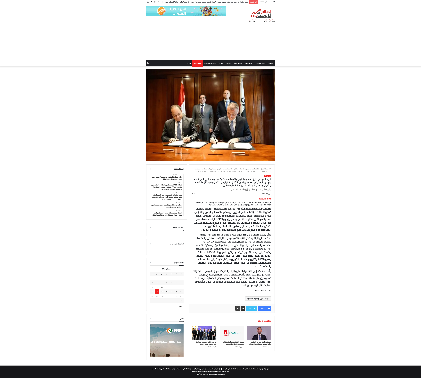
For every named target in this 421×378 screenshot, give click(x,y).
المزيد (189, 63)
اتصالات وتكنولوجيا (210, 63)
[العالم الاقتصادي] (261, 15)
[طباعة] (237, 308)
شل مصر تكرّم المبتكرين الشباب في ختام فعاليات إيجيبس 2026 (205, 343)
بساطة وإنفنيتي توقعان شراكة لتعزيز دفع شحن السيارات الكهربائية (232, 343)
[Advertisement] (210, 43)
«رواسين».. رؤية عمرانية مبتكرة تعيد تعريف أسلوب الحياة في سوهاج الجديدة (223, 2)
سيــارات (228, 63)
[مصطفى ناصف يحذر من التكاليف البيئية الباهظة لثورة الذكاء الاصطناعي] (259, 333)
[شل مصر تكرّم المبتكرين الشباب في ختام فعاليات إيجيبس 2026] (204, 333)
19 (171, 291)
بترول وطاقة (197, 63)
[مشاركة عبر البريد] (243, 308)
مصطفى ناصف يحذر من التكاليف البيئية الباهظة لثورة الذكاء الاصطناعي (259, 343)
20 (166, 291)
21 (162, 291)
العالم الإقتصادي (264, 199)
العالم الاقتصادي (260, 63)
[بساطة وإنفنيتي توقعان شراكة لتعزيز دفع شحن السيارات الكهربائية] (232, 333)
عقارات (221, 63)
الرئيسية (270, 63)
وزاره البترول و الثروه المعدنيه (257, 298)
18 (176, 291)
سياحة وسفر (238, 63)
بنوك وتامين (248, 63)
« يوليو (181, 306)
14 (162, 287)
